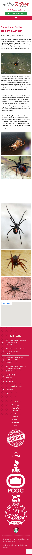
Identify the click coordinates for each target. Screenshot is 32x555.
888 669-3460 (10, 381)
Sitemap (6, 539)
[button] (16, 17)
